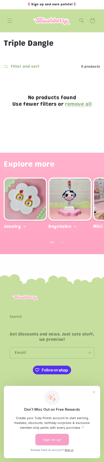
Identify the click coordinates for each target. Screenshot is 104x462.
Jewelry (12, 226)
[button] (9, 20)
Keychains (60, 226)
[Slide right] (62, 242)
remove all (78, 104)
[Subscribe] (88, 352)
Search (16, 317)
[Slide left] (41, 242)
